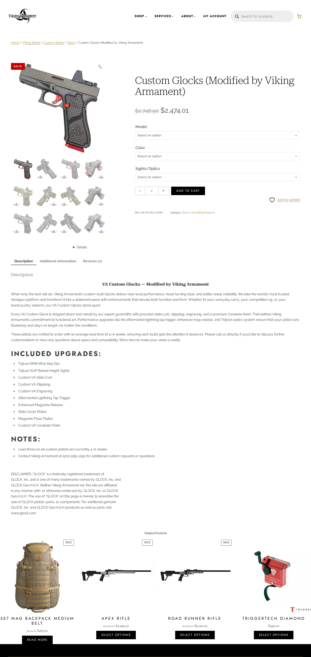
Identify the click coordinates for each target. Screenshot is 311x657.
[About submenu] (195, 16)
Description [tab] (23, 261)
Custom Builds (54, 42)
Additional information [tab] (58, 261)
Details (82, 247)
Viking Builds (31, 42)
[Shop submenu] (146, 16)
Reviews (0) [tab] (92, 261)
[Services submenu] (173, 16)
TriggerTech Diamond (273, 618)
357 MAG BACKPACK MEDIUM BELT (37, 621)
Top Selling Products (203, 212)
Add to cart (188, 191)
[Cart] (299, 16)
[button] (100, 67)
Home (15, 42)
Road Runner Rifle (195, 618)
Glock (71, 42)
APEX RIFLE (116, 618)
